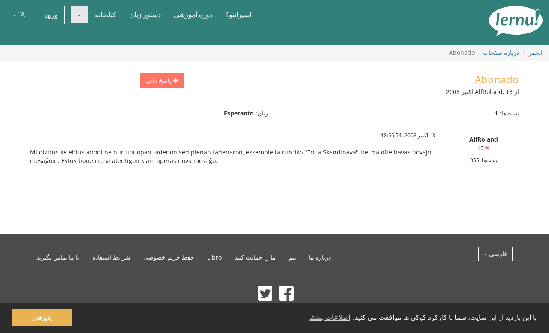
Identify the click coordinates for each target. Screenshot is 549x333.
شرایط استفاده (111, 257)
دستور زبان (145, 14)
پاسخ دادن (159, 80)
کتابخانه (105, 14)
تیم (292, 257)
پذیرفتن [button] (42, 317)
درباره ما (320, 257)
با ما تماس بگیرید (57, 257)
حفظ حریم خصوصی (168, 257)
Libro (214, 257)
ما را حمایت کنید (255, 257)
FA (21, 14)
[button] (79, 14)
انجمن (535, 52)
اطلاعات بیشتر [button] (329, 317)
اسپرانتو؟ (238, 14)
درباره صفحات (501, 52)
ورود (51, 15)
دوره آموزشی (193, 14)
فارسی (497, 254)
